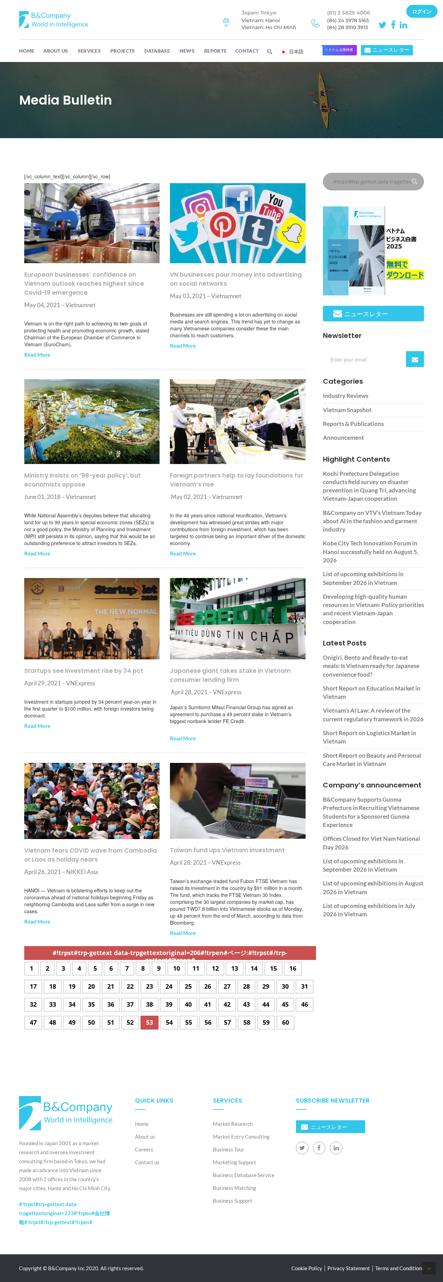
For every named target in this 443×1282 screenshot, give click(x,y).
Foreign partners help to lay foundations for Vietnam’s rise (236, 480)
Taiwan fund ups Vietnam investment (227, 850)
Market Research (233, 1124)
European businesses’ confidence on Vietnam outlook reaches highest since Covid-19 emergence (84, 283)
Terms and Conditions (399, 1268)
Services (89, 51)
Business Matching (234, 1188)
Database (157, 51)
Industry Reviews (345, 395)
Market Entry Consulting (241, 1136)
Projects (122, 51)
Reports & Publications (353, 423)
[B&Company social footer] (302, 1148)
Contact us (147, 1162)
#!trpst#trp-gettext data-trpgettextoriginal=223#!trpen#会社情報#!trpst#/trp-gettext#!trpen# (64, 1213)
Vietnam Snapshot (347, 409)
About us (55, 51)
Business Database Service (243, 1175)
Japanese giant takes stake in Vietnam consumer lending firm (230, 675)
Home (26, 51)
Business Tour (228, 1149)
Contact (247, 51)
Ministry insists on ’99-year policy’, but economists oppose (82, 480)
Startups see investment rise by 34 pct (83, 671)
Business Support (232, 1201)
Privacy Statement (348, 1268)
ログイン (422, 11)
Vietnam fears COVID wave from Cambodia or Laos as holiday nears (90, 855)
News (187, 51)
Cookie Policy (306, 1268)
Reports (215, 51)
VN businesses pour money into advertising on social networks (236, 279)
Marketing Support (234, 1162)
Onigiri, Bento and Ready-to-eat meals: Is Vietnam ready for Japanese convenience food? (371, 666)
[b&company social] (384, 24)
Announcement (343, 437)
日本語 (296, 51)
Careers (144, 1149)
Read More (37, 354)
